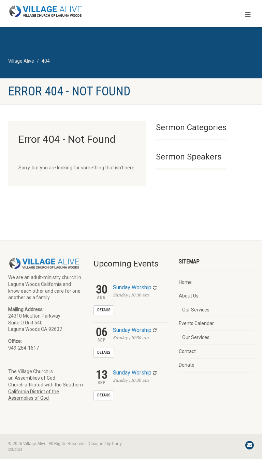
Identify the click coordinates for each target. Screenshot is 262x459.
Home (185, 282)
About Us (189, 296)
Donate (186, 365)
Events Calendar (196, 323)
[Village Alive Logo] (67, 11)
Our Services (195, 309)
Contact (187, 351)
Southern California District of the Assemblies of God (45, 391)
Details (103, 310)
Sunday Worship (132, 287)
